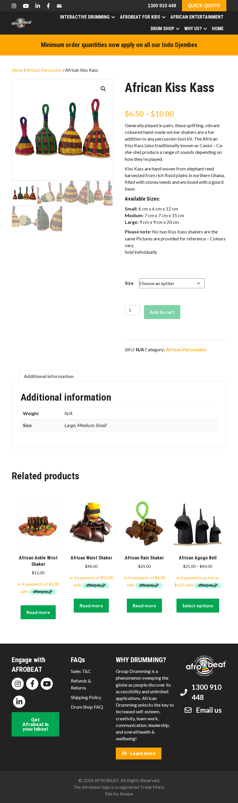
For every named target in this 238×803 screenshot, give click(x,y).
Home (217, 28)
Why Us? (193, 28)
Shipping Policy (86, 697)
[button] (103, 89)
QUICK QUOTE (204, 5)
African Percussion (44, 70)
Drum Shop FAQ (87, 707)
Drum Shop (162, 28)
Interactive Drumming (85, 17)
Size (129, 283)
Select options (197, 605)
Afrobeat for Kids (140, 17)
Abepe (126, 793)
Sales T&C (81, 671)
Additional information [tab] (48, 376)
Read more (38, 612)
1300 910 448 (162, 5)
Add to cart (162, 312)
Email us (209, 710)
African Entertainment (196, 17)
